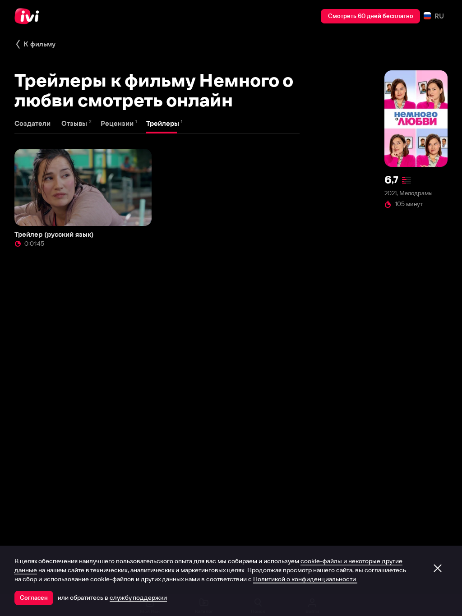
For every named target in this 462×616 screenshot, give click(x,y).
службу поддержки (138, 597)
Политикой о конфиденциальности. (305, 579)
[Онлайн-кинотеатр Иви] (29, 16)
